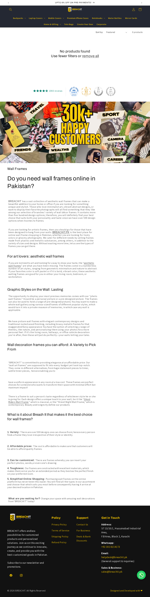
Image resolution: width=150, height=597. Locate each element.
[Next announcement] (141, 3)
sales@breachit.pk (111, 571)
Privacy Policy (59, 524)
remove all (90, 56)
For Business (83, 530)
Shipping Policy (60, 536)
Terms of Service (60, 530)
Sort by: (99, 32)
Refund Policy (59, 542)
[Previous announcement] (8, 3)
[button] (10, 9)
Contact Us (82, 524)
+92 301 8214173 (110, 546)
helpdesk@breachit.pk (114, 557)
